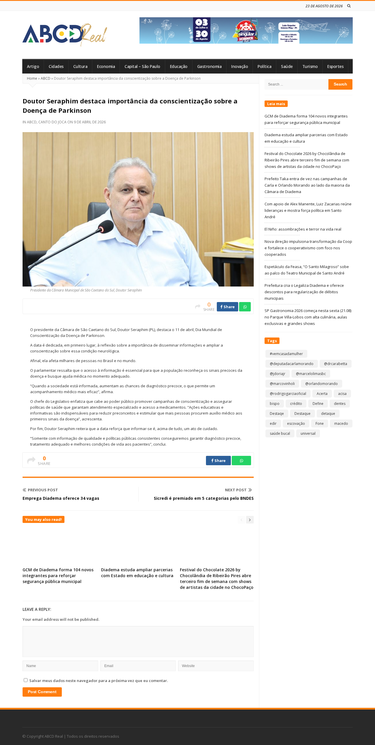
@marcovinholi (282, 383)
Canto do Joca (52, 122)
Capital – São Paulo (142, 66)
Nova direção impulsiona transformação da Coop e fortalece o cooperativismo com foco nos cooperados (308, 248)
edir (273, 423)
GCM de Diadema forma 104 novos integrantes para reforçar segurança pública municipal (58, 575)
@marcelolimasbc (311, 373)
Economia (106, 66)
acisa (342, 393)
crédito (296, 403)
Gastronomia (209, 66)
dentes (339, 403)
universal (308, 433)
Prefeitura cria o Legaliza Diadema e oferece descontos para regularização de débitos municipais (304, 292)
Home (32, 78)
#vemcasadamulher (286, 353)
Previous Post (43, 489)
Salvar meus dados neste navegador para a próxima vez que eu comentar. (98, 680)
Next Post (236, 489)
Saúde (287, 66)
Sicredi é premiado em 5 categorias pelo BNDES (204, 498)
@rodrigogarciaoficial (288, 393)
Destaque (302, 413)
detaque (328, 413)
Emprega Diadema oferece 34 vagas (61, 498)
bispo (274, 403)
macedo (341, 423)
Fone (320, 423)
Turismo (310, 66)
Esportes (335, 66)
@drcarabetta (335, 363)
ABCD (45, 78)
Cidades (56, 66)
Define (318, 403)
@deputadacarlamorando (291, 363)
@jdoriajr (277, 373)
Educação (179, 66)
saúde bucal (280, 433)
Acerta (322, 393)
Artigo (33, 66)
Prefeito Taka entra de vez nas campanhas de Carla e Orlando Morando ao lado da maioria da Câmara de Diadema (307, 185)
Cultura (80, 66)
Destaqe (277, 413)
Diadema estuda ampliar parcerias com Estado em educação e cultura (137, 572)
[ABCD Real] (64, 35)
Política (264, 66)
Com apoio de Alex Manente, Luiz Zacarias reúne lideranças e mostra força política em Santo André (308, 210)
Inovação (239, 66)
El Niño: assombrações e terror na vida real (303, 229)
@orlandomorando (321, 383)
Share (229, 306)
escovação (296, 423)
